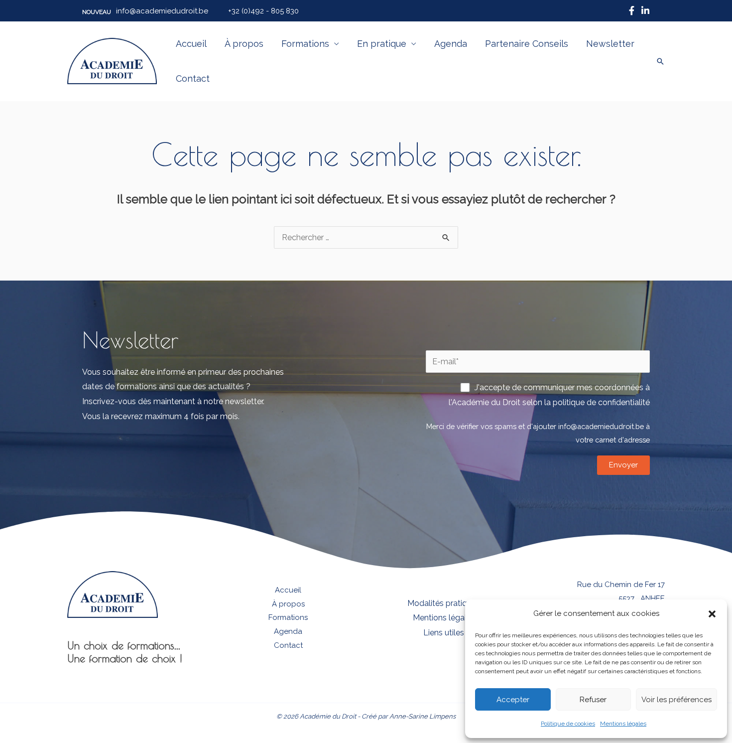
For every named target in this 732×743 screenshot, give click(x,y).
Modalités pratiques (443, 603)
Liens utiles (443, 632)
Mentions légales (623, 723)
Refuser (593, 699)
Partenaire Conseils (526, 43)
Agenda (450, 43)
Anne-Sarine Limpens (422, 716)
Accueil (191, 43)
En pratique (381, 43)
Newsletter (610, 43)
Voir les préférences (676, 699)
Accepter (512, 699)
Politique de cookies (568, 723)
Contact (193, 78)
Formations (305, 43)
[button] (712, 614)
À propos (244, 43)
